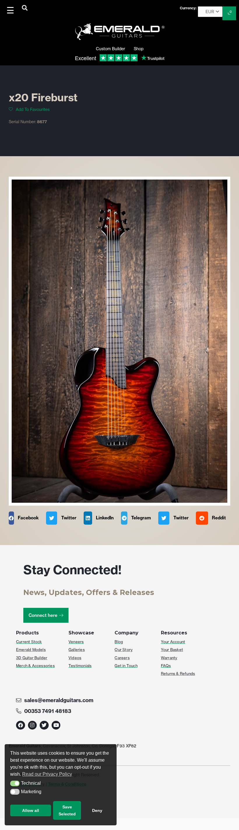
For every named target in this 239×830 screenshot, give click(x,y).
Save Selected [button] (67, 810)
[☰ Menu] (11, 10)
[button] (15, 784)
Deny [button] (97, 810)
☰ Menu (11, 10)
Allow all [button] (30, 810)
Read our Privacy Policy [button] (47, 774)
